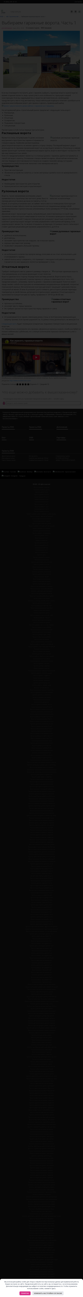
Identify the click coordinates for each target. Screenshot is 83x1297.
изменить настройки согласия (48, 1293)
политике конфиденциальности (51, 1286)
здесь (53, 1288)
